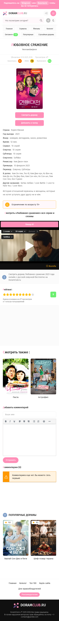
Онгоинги (11, 35)
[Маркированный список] (34, 421)
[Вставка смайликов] (44, 421)
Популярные (28, 35)
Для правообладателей (29, 589)
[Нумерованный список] (38, 421)
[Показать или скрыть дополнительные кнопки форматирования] (49, 421)
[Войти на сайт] (46, 13)
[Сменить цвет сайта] (50, 20)
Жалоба (52, 266)
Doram (18, 13)
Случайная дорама (46, 35)
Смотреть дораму (29, 115)
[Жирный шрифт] (6, 421)
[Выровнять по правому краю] (28, 421)
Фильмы (36, 29)
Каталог (50, 29)
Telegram (25, 3)
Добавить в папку (29, 123)
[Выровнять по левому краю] (20, 421)
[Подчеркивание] (14, 421)
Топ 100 (33, 583)
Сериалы (23, 29)
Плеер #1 (29, 224)
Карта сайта (44, 583)
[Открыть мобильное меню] (53, 13)
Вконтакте (42, 3)
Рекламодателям (30, 594)
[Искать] (41, 20)
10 (32, 294)
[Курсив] (10, 421)
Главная (9, 29)
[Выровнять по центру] (24, 421)
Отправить (11, 460)
